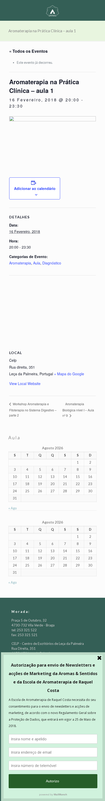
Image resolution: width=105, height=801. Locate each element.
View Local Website (25, 383)
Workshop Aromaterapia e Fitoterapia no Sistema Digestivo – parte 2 (33, 409)
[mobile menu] (98, 10)
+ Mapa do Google (69, 373)
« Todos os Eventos (28, 51)
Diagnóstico (51, 262)
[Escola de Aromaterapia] (52, 10)
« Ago (12, 508)
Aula (36, 262)
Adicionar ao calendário (35, 188)
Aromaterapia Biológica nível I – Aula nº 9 (78, 410)
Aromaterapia (20, 262)
